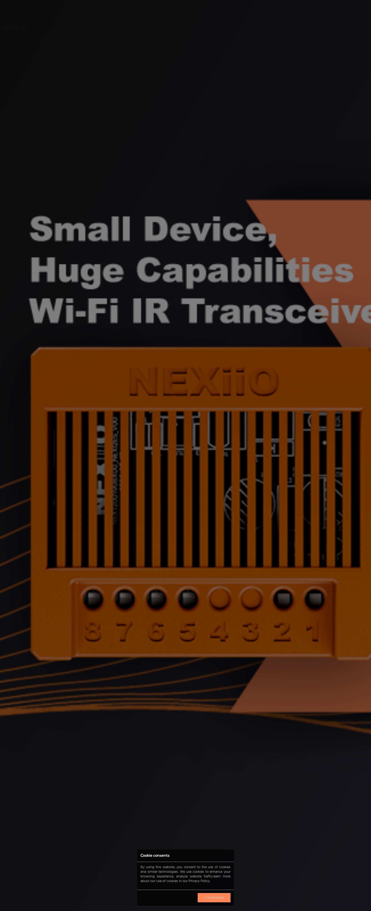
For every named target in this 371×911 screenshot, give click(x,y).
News (171, 9)
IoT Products (217, 9)
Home (151, 9)
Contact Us (271, 9)
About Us (245, 9)
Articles (191, 9)
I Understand (214, 897)
